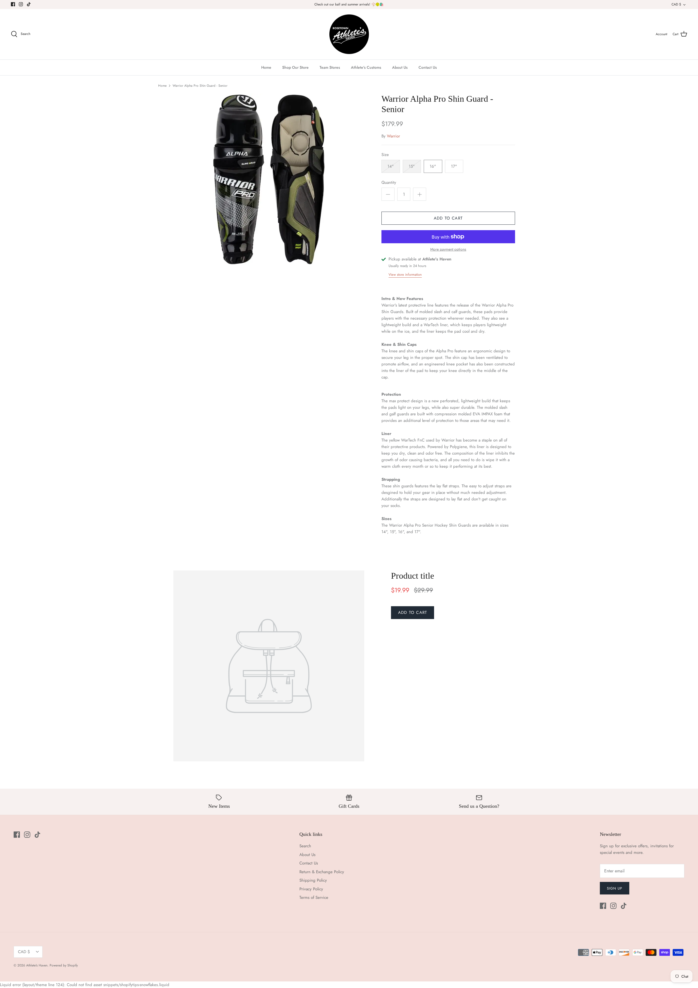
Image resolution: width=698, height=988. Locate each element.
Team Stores (330, 67)
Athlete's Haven (36, 965)
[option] (269, 179)
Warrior (393, 136)
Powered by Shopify (64, 965)
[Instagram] (21, 4)
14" (390, 166)
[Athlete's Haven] (349, 34)
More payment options (448, 249)
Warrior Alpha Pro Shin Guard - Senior (200, 85)
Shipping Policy (313, 880)
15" (412, 166)
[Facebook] (13, 4)
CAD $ (676, 4)
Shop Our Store (295, 67)
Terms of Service (313, 897)
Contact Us (428, 67)
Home (266, 67)
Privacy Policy (311, 889)
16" (433, 166)
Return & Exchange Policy (321, 872)
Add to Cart (448, 218)
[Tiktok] (29, 4)
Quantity (388, 182)
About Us (400, 67)
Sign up (614, 888)
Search (305, 846)
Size (385, 155)
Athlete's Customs (366, 67)
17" (454, 166)
